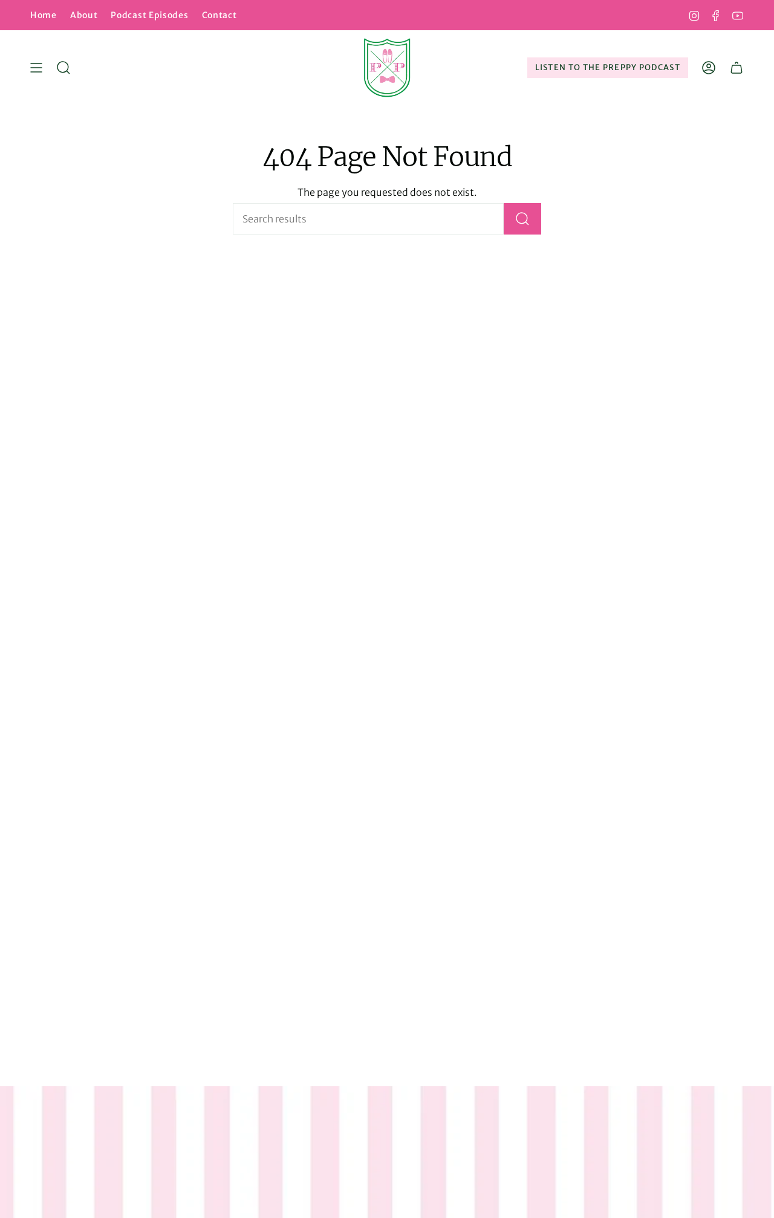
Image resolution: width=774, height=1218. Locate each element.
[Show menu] (36, 67)
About (84, 15)
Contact (219, 15)
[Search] (522, 219)
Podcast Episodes (149, 15)
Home (43, 15)
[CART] (736, 67)
